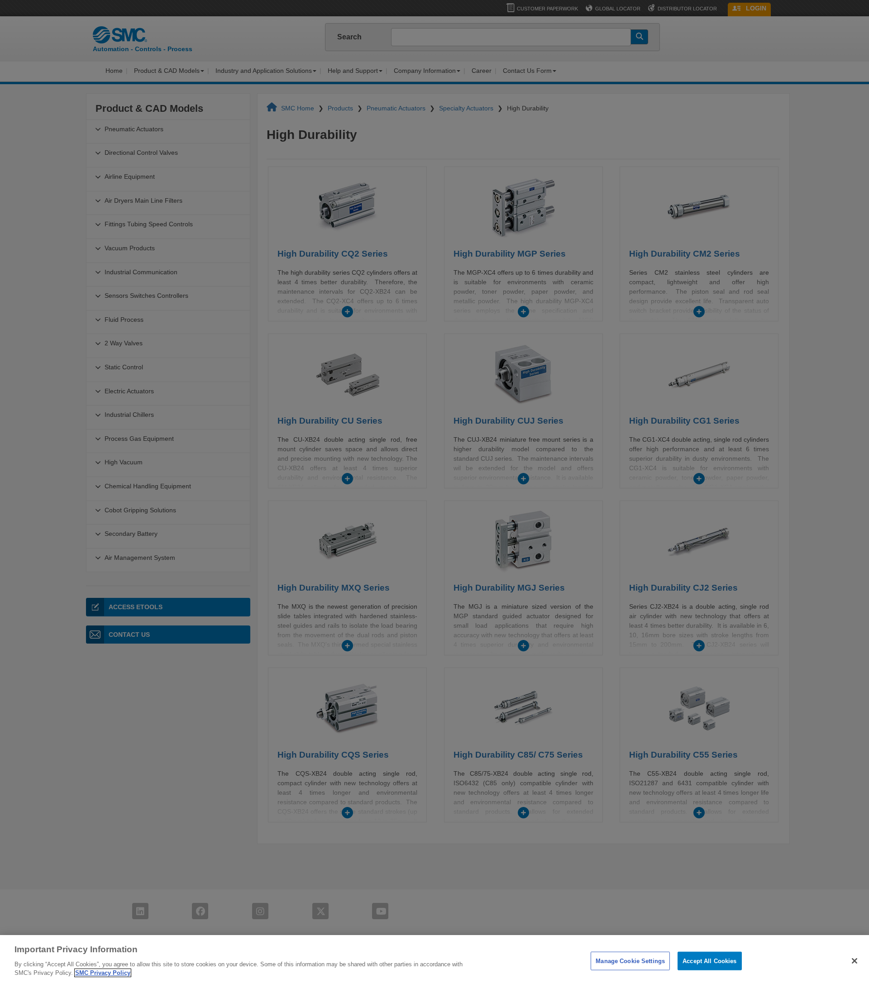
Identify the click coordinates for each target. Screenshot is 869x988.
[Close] (854, 961)
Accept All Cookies (709, 960)
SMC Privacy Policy (102, 972)
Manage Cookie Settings (630, 960)
